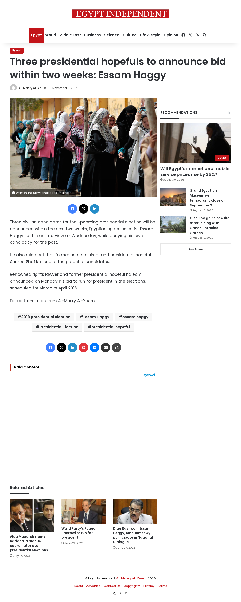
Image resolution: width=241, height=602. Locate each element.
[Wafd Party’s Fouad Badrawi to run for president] (83, 511)
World (50, 34)
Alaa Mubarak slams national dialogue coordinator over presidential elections (29, 543)
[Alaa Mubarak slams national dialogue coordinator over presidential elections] (32, 515)
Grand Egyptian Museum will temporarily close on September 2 (208, 198)
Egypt (36, 34)
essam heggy (135, 317)
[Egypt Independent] (120, 13)
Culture (130, 34)
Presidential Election (59, 327)
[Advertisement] (83, 428)
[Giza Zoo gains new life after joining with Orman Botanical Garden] (173, 224)
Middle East (70, 34)
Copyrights (132, 586)
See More (195, 249)
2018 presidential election (45, 317)
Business (92, 34)
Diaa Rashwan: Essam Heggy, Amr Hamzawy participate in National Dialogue (133, 535)
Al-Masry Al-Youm (32, 88)
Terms (162, 586)
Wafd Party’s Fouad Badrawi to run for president (78, 533)
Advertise (93, 586)
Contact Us (112, 586)
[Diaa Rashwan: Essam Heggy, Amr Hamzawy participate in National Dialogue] (135, 511)
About (78, 586)
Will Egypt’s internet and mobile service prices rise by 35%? (194, 171)
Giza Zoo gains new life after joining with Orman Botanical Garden (209, 225)
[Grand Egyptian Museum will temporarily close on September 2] (173, 197)
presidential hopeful (110, 327)
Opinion (171, 34)
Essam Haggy (96, 317)
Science (111, 34)
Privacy (148, 586)
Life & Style (150, 34)
